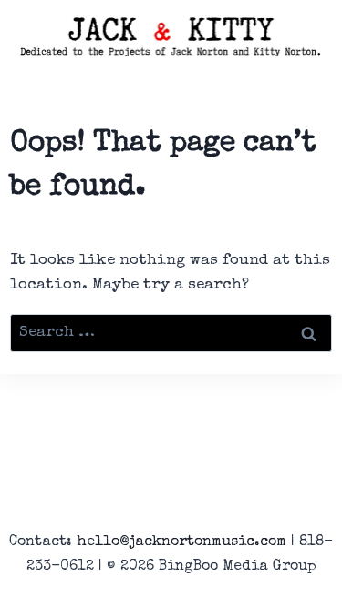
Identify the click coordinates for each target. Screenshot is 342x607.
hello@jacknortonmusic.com (181, 542)
